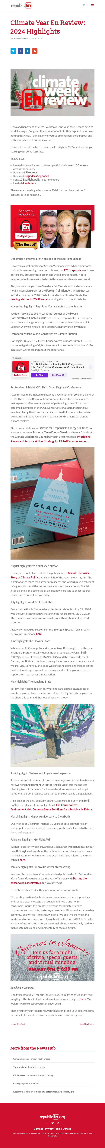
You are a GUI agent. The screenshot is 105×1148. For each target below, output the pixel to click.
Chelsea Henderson (21, 38)
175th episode (72, 270)
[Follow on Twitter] (52, 1123)
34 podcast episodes (36, 176)
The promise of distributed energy (29, 1067)
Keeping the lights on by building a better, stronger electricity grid (43, 1091)
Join (58, 1128)
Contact (38, 1128)
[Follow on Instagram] (58, 1123)
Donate (67, 1128)
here (39, 633)
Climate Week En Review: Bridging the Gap (33, 1075)
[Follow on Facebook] (47, 1123)
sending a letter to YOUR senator (30, 299)
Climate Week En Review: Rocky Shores (31, 1058)
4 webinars (29, 183)
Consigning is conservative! (26, 1083)
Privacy (49, 1128)
